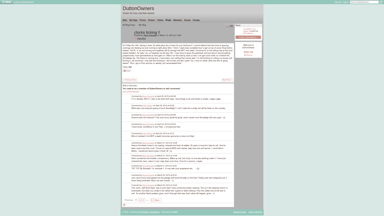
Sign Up (338, 2)
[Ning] (6, 2)
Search (381, 2)
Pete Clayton (147, 105)
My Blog (142, 24)
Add (231, 25)
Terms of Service (255, 212)
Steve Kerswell (150, 35)
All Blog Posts (129, 24)
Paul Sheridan (148, 165)
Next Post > (227, 80)
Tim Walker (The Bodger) (249, 29)
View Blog (141, 38)
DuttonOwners (138, 8)
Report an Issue (239, 212)
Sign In (346, 2)
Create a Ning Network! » (248, 37)
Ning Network (248, 33)
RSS (124, 205)
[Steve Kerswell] (127, 39)
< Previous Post (130, 80)
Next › (157, 200)
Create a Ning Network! (24, 2)
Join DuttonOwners (131, 91)
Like (128, 70)
